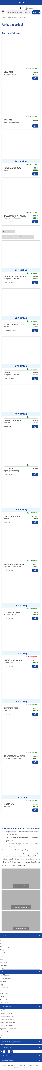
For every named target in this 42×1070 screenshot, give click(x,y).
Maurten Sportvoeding (12, 218)
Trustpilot (21, 2)
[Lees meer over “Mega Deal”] (35, 78)
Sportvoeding (4, 975)
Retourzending (5, 1032)
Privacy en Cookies (6, 1025)
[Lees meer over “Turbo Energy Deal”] (35, 173)
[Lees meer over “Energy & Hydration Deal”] (35, 282)
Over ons (3, 991)
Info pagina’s (4, 1003)
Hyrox (2, 968)
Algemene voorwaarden (8, 1029)
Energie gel (3, 950)
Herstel (2, 953)
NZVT (2, 997)
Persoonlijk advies (6, 1013)
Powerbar (7, 327)
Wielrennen (4, 962)
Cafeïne (2, 959)
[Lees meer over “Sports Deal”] (35, 810)
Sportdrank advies (6, 944)
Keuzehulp (3, 941)
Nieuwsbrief (4, 988)
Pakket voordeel (12, 18)
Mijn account (4, 1035)
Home (4, 18)
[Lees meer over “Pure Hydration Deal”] (35, 666)
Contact (2, 1010)
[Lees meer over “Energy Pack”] (35, 378)
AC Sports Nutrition (11, 74)
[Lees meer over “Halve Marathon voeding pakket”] (35, 221)
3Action (7, 423)
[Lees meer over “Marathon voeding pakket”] (35, 570)
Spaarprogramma (5, 978)
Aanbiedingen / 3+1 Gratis (11, 330)
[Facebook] (1, 1051)
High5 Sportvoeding (11, 122)
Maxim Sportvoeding (12, 662)
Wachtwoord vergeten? (7, 1022)
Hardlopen (3, 965)
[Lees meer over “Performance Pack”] (35, 618)
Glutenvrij (6, 173)
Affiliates (3, 981)
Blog (1, 984)
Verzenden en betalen (7, 1019)
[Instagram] (6, 1051)
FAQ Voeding (4, 1000)
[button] (35, 126)
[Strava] (11, 1051)
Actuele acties (4, 1038)
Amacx (6, 170)
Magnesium (4, 956)
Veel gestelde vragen (7, 1016)
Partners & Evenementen (8, 994)
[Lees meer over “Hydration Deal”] (35, 714)
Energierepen (7, 426)
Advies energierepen (7, 947)
